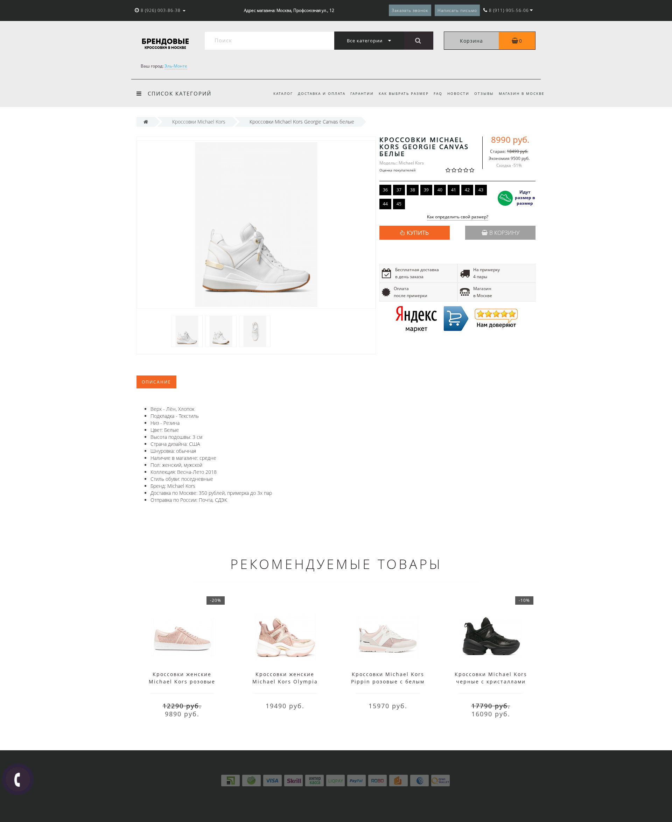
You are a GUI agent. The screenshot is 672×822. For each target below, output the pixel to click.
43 (480, 190)
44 (385, 204)
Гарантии (362, 93)
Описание (156, 382)
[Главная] (146, 121)
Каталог (283, 93)
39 (426, 190)
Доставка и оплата (321, 93)
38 (412, 190)
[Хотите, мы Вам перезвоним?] (18, 779)
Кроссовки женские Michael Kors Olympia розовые (285, 681)
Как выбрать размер (404, 93)
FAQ (438, 93)
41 (453, 190)
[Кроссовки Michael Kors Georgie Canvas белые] (187, 331)
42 (467, 190)
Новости (458, 93)
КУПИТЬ (418, 232)
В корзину (504, 233)
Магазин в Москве (522, 93)
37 (399, 190)
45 (399, 204)
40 (440, 190)
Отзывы (484, 93)
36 (385, 190)
